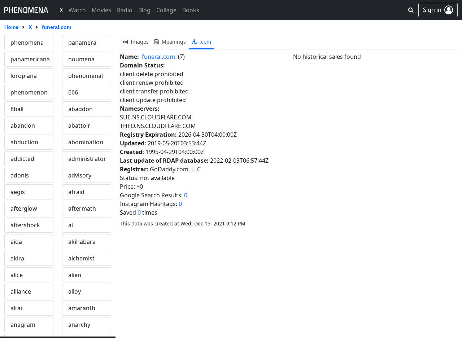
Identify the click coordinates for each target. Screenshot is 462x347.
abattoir (79, 125)
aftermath (82, 208)
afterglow (23, 208)
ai (70, 225)
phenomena (27, 43)
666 (73, 92)
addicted (22, 159)
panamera (82, 43)
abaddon (80, 109)
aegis (17, 192)
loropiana (23, 76)
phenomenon (29, 92)
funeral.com (158, 57)
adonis (19, 175)
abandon (22, 125)
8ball (16, 109)
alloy (74, 291)
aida (16, 242)
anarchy (79, 325)
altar (16, 308)
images (139, 41)
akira (17, 258)
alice (16, 275)
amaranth (81, 308)
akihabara (82, 242)
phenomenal (85, 76)
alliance (20, 291)
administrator (87, 159)
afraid (76, 192)
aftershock (25, 225)
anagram (22, 325)
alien (74, 275)
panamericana (30, 59)
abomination (85, 142)
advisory (79, 175)
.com (204, 41)
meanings (173, 41)
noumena (81, 59)
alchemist (81, 258)
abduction (24, 142)
